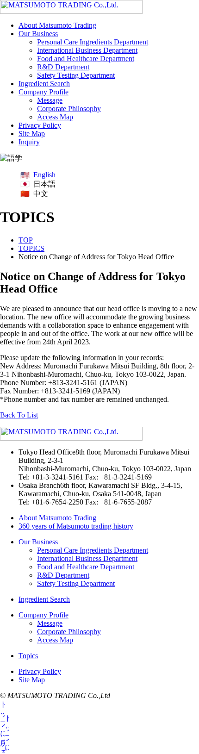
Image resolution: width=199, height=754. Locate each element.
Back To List (19, 415)
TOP (26, 240)
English (44, 175)
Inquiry (29, 142)
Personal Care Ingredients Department (92, 42)
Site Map (32, 133)
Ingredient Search (44, 83)
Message (49, 100)
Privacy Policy (40, 125)
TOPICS (31, 248)
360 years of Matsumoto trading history (76, 526)
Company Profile (43, 92)
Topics (28, 656)
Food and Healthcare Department (85, 58)
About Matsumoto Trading (57, 25)
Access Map (55, 117)
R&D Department (63, 67)
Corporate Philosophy (69, 108)
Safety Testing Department (76, 75)
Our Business (38, 33)
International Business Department (87, 50)
